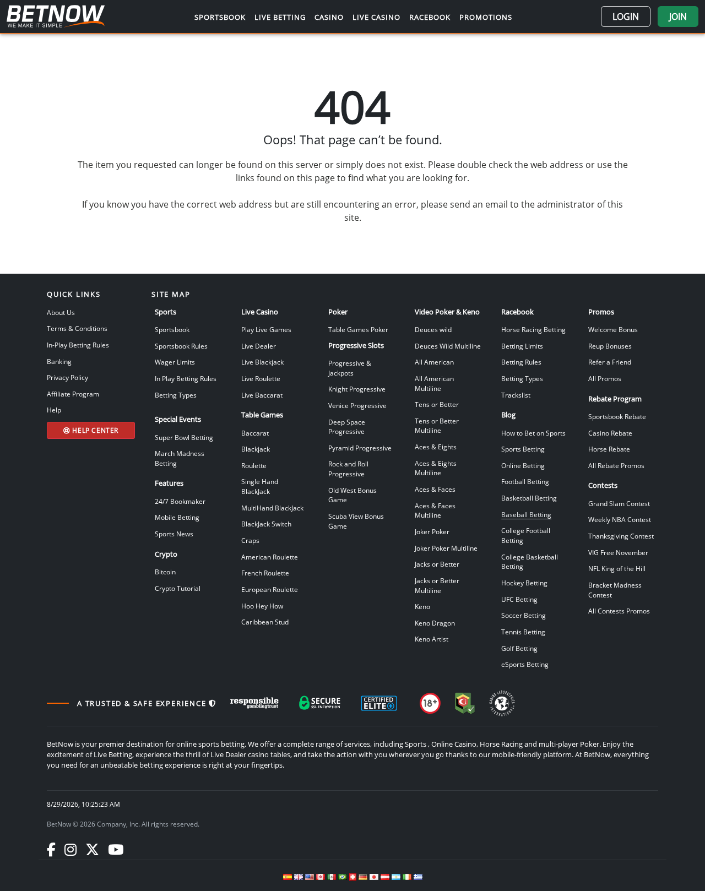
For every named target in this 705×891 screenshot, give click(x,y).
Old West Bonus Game (352, 495)
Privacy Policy (67, 377)
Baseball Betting (526, 514)
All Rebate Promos (616, 465)
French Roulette (265, 572)
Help (54, 409)
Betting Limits (522, 345)
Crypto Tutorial (177, 588)
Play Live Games (266, 329)
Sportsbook (172, 329)
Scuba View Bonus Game (356, 521)
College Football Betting (525, 535)
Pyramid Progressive (360, 447)
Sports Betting (523, 448)
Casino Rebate (610, 432)
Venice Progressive (357, 405)
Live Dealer (258, 345)
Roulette (254, 465)
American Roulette (269, 556)
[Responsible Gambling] (254, 703)
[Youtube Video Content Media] (115, 849)
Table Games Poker (358, 329)
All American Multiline (434, 383)
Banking (59, 361)
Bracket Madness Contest (615, 589)
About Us (61, 312)
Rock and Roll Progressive (348, 468)
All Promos (604, 378)
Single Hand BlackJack (259, 486)
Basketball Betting (529, 497)
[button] (625, 16)
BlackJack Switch (266, 523)
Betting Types (176, 394)
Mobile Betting (177, 517)
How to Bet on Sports (533, 432)
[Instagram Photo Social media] (70, 849)
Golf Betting (519, 648)
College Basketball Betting (529, 561)
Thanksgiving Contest (621, 535)
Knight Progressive (357, 388)
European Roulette (269, 589)
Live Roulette (260, 378)
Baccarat (255, 432)
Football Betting (525, 481)
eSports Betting (525, 664)
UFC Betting (519, 599)
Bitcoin (165, 571)
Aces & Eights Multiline (436, 468)
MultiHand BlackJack (272, 507)
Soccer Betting (523, 615)
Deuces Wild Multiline (448, 345)
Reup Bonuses (610, 345)
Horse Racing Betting (533, 329)
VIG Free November (618, 552)
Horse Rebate (609, 448)
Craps (250, 540)
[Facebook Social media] (51, 849)
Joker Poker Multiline (446, 548)
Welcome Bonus (613, 329)
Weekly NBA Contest (619, 519)
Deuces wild (433, 329)
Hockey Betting (524, 582)
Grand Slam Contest (619, 503)
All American (434, 361)
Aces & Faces (435, 489)
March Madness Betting (179, 458)
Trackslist (515, 394)
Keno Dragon (435, 622)
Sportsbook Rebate (617, 416)
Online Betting (523, 465)
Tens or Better (437, 404)
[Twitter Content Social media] (92, 849)
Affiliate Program (73, 393)
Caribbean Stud (265, 621)
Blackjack (255, 448)
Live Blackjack (262, 361)
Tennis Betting (523, 631)
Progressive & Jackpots (349, 367)
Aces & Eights (436, 446)
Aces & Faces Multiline (435, 510)
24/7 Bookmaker (180, 501)
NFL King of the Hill (617, 568)
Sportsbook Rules (181, 345)
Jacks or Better (437, 563)
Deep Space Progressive (346, 426)
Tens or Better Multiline (437, 425)
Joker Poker (432, 531)
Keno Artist (431, 638)
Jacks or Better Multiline (437, 585)
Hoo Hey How (262, 605)
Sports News (174, 533)
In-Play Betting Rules (78, 344)
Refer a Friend (609, 361)
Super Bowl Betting (184, 437)
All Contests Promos (619, 610)
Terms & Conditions (77, 328)
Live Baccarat (262, 394)
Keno (422, 606)
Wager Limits (175, 361)
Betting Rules (521, 361)
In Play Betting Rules (185, 378)
